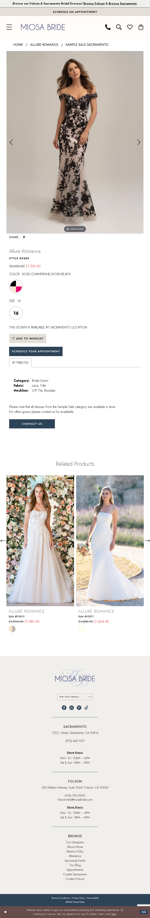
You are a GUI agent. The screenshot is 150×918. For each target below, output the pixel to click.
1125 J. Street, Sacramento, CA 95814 (75, 733)
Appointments (75, 870)
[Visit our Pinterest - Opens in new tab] (79, 707)
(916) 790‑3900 (75, 796)
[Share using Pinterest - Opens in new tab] (24, 237)
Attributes (20, 362)
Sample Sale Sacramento (86, 44)
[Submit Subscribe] (89, 697)
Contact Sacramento (75, 874)
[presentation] (40, 540)
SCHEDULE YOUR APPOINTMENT (36, 351)
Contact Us (32, 424)
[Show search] (118, 27)
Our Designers (75, 842)
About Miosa (75, 847)
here (114, 914)
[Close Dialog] (5, 912)
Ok (144, 912)
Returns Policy (75, 851)
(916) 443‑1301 (75, 741)
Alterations (75, 856)
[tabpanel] (75, 142)
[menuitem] (9, 27)
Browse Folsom (94, 3)
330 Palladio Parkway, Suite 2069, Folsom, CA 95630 (75, 787)
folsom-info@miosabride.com (75, 800)
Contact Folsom (75, 879)
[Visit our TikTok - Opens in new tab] (86, 707)
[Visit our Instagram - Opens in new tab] (71, 707)
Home (18, 44)
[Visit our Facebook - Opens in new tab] (64, 707)
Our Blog (75, 865)
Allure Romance (44, 44)
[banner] (43, 27)
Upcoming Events (75, 860)
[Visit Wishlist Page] (129, 27)
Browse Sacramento (122, 3)
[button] (9, 27)
